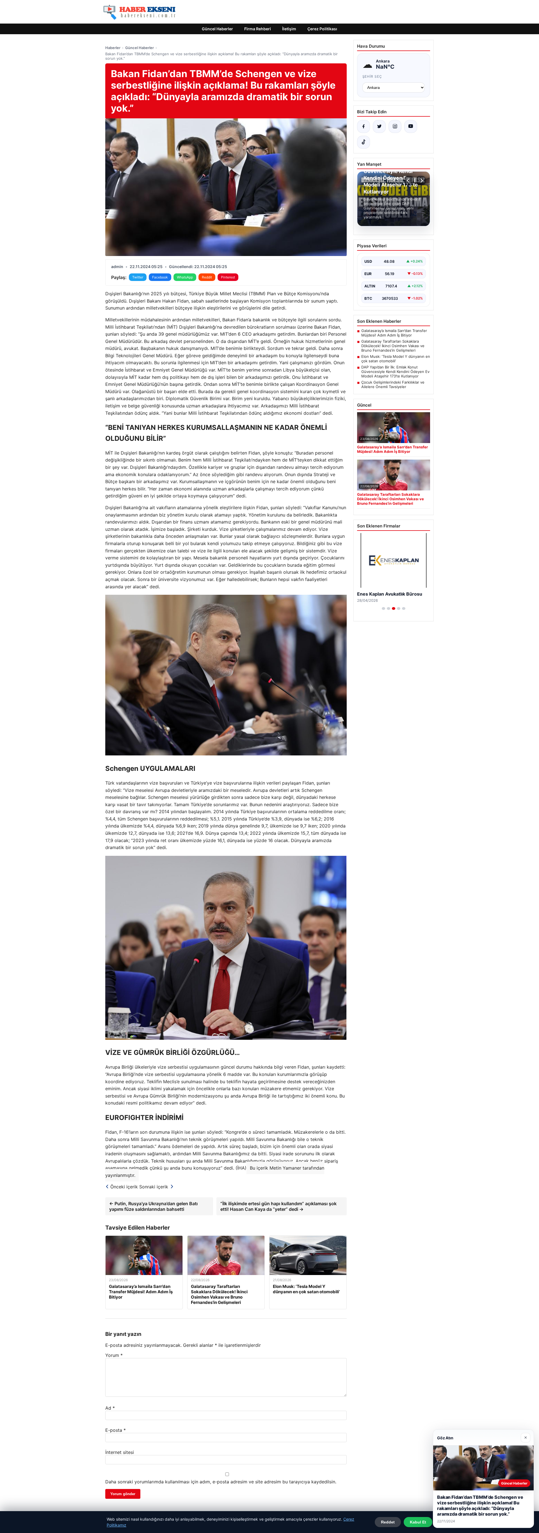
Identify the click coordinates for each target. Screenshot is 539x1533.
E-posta (115, 1430)
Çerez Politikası (322, 28)
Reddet (388, 1522)
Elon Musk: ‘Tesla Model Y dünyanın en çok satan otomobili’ (395, 358)
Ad (110, 1408)
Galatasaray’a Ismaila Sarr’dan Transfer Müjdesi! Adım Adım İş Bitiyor (394, 332)
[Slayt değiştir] (383, 608)
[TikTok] (363, 142)
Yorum (114, 1355)
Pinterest (228, 277)
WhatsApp (185, 277)
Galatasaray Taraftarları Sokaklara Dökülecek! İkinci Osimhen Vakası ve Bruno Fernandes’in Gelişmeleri (392, 345)
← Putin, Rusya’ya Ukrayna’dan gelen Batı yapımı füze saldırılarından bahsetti (153, 1206)
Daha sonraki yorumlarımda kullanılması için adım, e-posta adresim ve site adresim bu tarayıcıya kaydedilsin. (220, 1481)
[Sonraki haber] (421, 180)
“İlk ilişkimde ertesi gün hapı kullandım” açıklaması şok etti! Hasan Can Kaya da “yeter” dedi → (278, 1206)
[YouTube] (410, 126)
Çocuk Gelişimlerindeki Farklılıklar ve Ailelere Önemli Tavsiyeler (392, 384)
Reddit (207, 277)
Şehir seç (372, 76)
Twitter (137, 277)
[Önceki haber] (409, 180)
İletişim (289, 28)
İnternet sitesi (119, 1452)
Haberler (112, 47)
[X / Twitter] (379, 126)
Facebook (160, 277)
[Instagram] (395, 126)
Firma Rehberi (257, 28)
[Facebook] (363, 126)
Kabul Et (418, 1522)
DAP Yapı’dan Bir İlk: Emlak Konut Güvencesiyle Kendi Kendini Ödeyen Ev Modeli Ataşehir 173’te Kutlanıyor (395, 371)
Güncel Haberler (217, 28)
